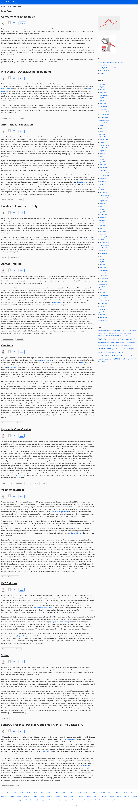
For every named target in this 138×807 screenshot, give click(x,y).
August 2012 (103, 284)
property (123, 352)
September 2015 (104, 217)
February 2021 (104, 106)
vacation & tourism (15, 257)
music (125, 345)
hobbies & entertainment (9, 118)
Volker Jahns (86, 766)
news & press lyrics (107, 348)
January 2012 (103, 298)
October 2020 (104, 117)
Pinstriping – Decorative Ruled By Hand (111, 62)
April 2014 (103, 231)
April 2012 (103, 292)
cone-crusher (19, 483)
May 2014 (102, 228)
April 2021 (103, 101)
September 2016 (104, 198)
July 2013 (102, 256)
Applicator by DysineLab (74, 805)
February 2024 (104, 95)
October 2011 (104, 303)
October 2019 (104, 148)
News (21, 78)
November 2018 (104, 176)
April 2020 (103, 134)
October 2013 (104, 248)
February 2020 (104, 139)
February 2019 (104, 167)
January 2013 (103, 273)
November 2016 (104, 195)
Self (13, 718)
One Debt (102, 73)
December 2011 (104, 301)
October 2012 (104, 281)
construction (107, 333)
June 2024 (102, 84)
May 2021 (102, 98)
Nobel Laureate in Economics (42, 608)
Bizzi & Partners (6, 89)
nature (129, 345)
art (4, 577)
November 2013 (104, 245)
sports (18, 649)
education (5, 718)
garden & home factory (116, 339)
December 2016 (104, 192)
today (110, 359)
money (20, 423)
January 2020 (103, 142)
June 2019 (102, 156)
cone (11, 483)
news (44, 483)
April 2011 (103, 314)
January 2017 (103, 189)
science (123, 356)
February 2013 (104, 270)
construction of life (118, 333)
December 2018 (104, 173)
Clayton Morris (87, 240)
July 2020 (102, 126)
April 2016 (103, 212)
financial (102, 339)
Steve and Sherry (61, 805)
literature (19, 199)
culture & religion (13, 577)
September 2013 (104, 251)
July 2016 (102, 203)
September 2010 (104, 320)
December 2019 (104, 145)
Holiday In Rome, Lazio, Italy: (108, 68)
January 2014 (103, 239)
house (115, 342)
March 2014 (103, 234)
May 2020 (102, 131)
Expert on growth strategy (60, 622)
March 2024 (103, 92)
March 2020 (103, 137)
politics (116, 352)
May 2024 (102, 87)
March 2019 (103, 164)
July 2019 (102, 153)
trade (113, 359)
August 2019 (103, 151)
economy (128, 333)
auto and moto (123, 330)
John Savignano (12, 367)
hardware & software (8, 785)
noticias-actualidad (121, 348)
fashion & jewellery (123, 336)
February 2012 (104, 295)
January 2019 (103, 170)
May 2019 (102, 159)
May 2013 (102, 262)
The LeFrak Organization (60, 512)
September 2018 (104, 178)
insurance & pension (8, 423)
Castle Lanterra (82, 182)
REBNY (82, 362)
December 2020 (104, 112)
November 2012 (104, 278)
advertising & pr (103, 330)
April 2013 (103, 264)
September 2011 (104, 306)
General (22, 23)
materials (116, 345)
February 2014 (104, 237)
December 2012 (104, 276)
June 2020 (102, 128)
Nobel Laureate (70, 739)
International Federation (107, 65)
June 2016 (102, 206)
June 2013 (102, 259)
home (111, 342)
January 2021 (103, 109)
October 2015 (104, 214)
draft (37, 483)
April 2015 (103, 226)
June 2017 (102, 187)
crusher (30, 483)
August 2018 (103, 181)
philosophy (130, 349)
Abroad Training (104, 70)
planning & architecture (106, 352)
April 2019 (103, 162)
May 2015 (102, 223)
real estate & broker (113, 355)
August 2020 (103, 123)
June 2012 (102, 290)
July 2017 (102, 184)
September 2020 (104, 120)
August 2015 (103, 220)
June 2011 (102, 312)
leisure (22, 118)
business (128, 330)
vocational (20, 339)
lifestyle (100, 345)
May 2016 (102, 209)
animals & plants (112, 330)
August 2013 (103, 253)
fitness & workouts (8, 649)
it (18, 785)
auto (4, 483)
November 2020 (104, 114)
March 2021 (103, 103)
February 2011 (104, 317)
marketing (110, 345)
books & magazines (8, 199)
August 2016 (103, 201)
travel (4, 257)
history (107, 342)
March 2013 (103, 267)
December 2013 (104, 242)
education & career (8, 339)
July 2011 (102, 309)
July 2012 (102, 287)
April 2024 (103, 89)
